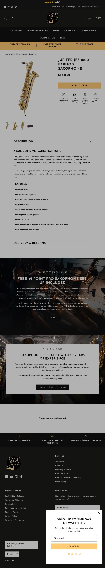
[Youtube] (72, 554)
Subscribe (74, 546)
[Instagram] (76, 554)
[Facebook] (69, 554)
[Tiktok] (80, 554)
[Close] (99, 513)
